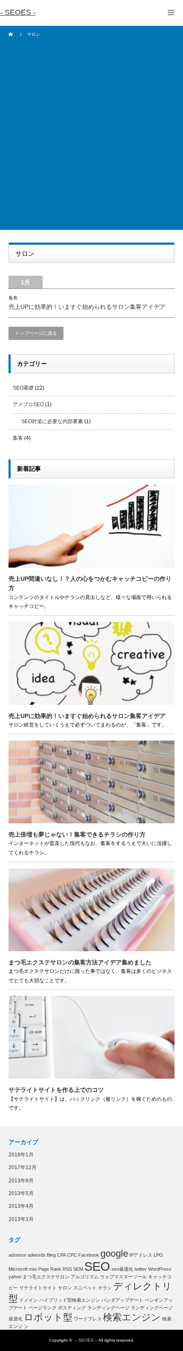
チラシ (105, 1287)
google (114, 1253)
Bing (51, 1255)
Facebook (88, 1255)
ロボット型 (48, 1317)
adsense (17, 1255)
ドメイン (28, 1300)
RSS (67, 1269)
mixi (33, 1269)
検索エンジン (132, 1317)
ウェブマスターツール (123, 1276)
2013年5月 (21, 1193)
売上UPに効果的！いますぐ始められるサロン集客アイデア (87, 306)
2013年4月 (21, 1206)
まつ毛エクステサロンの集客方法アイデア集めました (80, 962)
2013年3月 (21, 1219)
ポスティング (72, 1307)
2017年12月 (23, 1167)
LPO (158, 1255)
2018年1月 (21, 1155)
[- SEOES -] (18, 12)
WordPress (160, 1269)
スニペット (85, 1287)
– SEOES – (85, 1340)
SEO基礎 (23, 388)
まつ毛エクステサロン (46, 1276)
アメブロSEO (28, 404)
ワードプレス (88, 1318)
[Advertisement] (91, 138)
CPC (72, 1255)
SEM (78, 1269)
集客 (13, 297)
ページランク (43, 1307)
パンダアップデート (122, 1300)
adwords (37, 1255)
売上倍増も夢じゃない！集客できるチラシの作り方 (77, 834)
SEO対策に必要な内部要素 (52, 421)
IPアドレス (140, 1255)
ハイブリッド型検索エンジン (69, 1300)
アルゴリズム (85, 1276)
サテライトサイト (38, 1287)
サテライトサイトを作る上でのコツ (56, 1089)
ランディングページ (108, 1307)
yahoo (15, 1276)
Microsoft (18, 1269)
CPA (61, 1255)
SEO (97, 1266)
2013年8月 (21, 1181)
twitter (140, 1269)
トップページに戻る (36, 333)
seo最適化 (122, 1269)
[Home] (12, 34)
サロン (65, 1287)
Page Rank (49, 1269)
